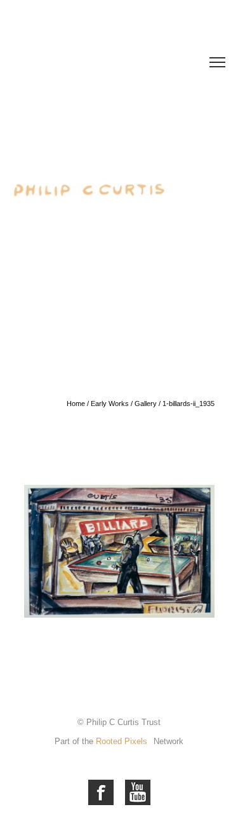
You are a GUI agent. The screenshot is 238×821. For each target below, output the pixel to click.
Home (76, 403)
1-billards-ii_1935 (188, 403)
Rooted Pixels (121, 741)
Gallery (146, 403)
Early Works (110, 403)
